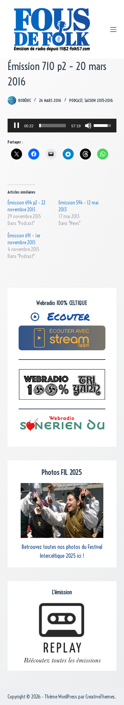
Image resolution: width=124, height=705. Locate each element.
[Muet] (88, 125)
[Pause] (16, 125)
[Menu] (113, 29)
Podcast (75, 100)
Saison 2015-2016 (98, 100)
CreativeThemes (100, 696)
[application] (62, 125)
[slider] (52, 125)
